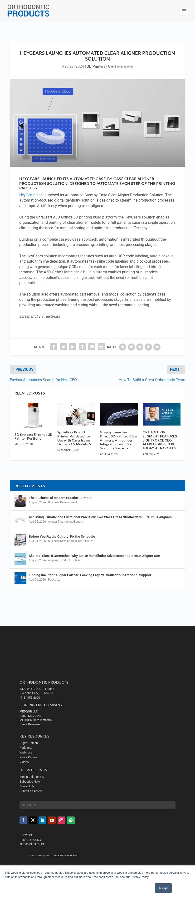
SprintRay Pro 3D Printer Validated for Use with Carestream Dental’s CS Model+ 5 (74, 438)
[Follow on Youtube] (52, 820)
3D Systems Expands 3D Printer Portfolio (34, 436)
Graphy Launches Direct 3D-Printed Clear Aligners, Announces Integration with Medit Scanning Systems (119, 440)
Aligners (77, 521)
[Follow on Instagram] (61, 820)
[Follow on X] (33, 820)
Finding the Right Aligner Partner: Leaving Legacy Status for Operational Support (90, 575)
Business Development (62, 502)
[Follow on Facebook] (23, 820)
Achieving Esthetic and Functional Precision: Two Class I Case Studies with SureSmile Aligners (100, 517)
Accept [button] (163, 888)
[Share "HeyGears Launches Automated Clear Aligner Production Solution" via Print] (101, 347)
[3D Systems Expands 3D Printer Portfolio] (34, 415)
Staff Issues (85, 541)
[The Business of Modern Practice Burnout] (20, 501)
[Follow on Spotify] (71, 820)
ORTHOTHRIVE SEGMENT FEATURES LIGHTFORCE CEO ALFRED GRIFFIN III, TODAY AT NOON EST (160, 440)
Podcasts (54, 579)
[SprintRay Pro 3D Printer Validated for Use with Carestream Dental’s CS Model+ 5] (76, 414)
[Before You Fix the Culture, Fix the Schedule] (20, 540)
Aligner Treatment (59, 521)
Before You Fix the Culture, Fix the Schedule (62, 536)
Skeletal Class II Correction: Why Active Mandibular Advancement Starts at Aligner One (95, 556)
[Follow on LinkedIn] (42, 820)
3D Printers (96, 66)
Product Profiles (70, 560)
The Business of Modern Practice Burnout (60, 498)
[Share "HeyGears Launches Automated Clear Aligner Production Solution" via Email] (92, 347)
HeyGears (27, 195)
